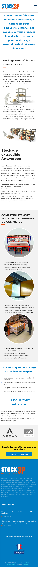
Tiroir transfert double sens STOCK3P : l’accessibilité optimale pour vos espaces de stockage (19, 522)
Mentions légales (20, 563)
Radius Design (27, 564)
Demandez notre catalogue (18, 454)
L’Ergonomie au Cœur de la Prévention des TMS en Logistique (18, 513)
